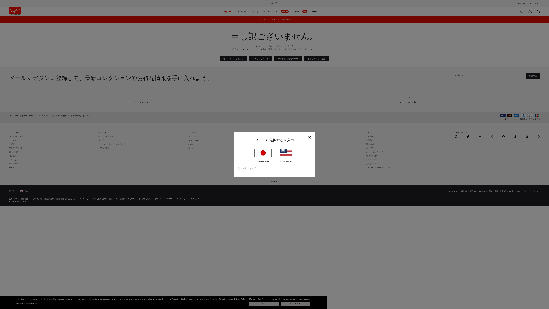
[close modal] (309, 137)
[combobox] (274, 168)
